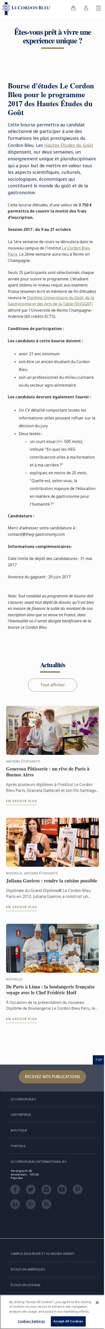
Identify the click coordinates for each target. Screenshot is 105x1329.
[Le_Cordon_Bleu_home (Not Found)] (27, 9)
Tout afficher (52, 685)
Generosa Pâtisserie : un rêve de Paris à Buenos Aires (47, 772)
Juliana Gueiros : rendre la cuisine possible (51, 881)
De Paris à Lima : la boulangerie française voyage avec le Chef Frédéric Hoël (50, 990)
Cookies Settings (31, 1321)
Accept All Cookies (68, 1321)
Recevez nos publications (52, 1076)
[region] (52, 1312)
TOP (99, 1059)
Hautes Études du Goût (68, 145)
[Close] (97, 1302)
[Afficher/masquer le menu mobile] (98, 9)
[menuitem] (73, 9)
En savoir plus (21, 801)
